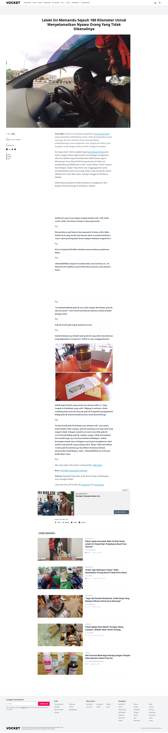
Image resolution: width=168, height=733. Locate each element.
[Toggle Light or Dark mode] (155, 2)
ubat (9, 158)
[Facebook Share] (7, 149)
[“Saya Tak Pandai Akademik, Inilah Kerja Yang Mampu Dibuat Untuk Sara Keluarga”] (60, 606)
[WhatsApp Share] (9, 149)
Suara (13, 134)
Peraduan (121, 718)
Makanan (121, 715)
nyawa (9, 154)
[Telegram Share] (15, 149)
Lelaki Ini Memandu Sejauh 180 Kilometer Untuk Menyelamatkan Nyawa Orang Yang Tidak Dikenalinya (84, 24)
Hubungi (72, 704)
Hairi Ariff (92, 550)
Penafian (57, 707)
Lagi (62, 3)
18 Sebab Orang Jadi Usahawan (73, 470)
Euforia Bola (85, 3)
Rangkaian (75, 3)
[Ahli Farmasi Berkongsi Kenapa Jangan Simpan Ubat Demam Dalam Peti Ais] (60, 663)
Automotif (55, 3)
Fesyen (136, 707)
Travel (40, 3)
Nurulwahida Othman (96, 661)
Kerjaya (56, 712)
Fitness (151, 707)
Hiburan (88, 624)
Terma (71, 707)
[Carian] (160, 2)
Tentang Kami (58, 704)
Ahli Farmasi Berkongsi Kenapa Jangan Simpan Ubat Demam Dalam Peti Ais (107, 656)
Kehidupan (27, 3)
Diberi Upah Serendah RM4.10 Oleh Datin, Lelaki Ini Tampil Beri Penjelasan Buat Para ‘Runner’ (105, 544)
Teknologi (47, 3)
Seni (135, 718)
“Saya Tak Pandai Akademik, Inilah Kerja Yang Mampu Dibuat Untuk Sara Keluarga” (107, 599)
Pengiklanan (73, 710)
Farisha (91, 633)
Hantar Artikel (58, 710)
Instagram (99, 485)
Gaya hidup (122, 710)
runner (9, 156)
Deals (68, 3)
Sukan (34, 3)
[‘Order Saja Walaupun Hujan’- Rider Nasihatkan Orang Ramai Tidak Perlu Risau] (60, 578)
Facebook (85, 485)
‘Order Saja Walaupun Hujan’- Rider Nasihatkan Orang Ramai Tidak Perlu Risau (106, 571)
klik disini (97, 465)
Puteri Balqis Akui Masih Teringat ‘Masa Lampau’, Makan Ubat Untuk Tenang (104, 628)
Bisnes (136, 704)
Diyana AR (11, 145)
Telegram (24, 707)
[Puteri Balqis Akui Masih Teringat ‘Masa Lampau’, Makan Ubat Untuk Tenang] (60, 635)
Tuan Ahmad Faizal (102, 134)
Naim (90, 575)
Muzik (136, 715)
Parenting (152, 715)
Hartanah (137, 710)
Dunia (120, 707)
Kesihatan (152, 712)
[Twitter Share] (12, 149)
